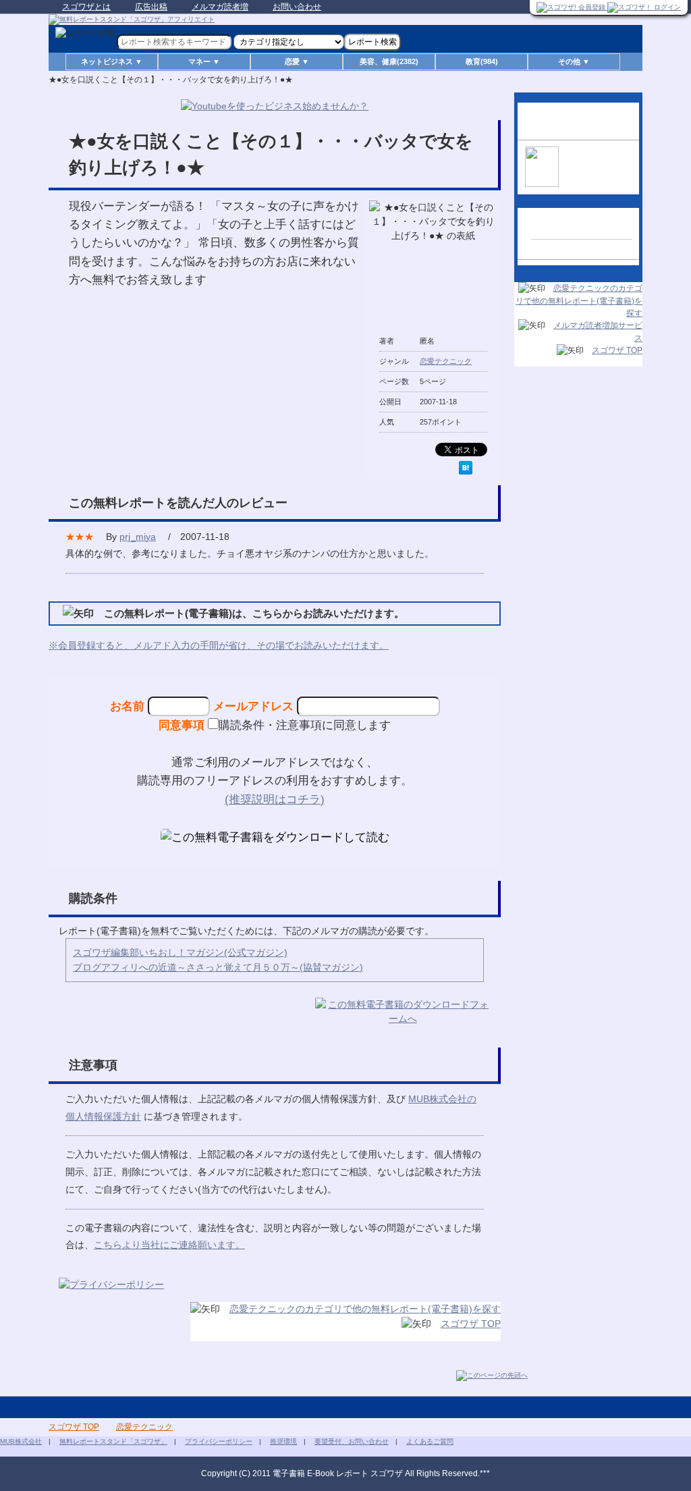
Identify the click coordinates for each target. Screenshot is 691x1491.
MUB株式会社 (21, 1441)
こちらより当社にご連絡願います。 (169, 1244)
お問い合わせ (297, 6)
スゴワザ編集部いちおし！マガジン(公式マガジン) (180, 952)
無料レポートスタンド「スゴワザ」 (113, 1441)
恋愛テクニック (446, 361)
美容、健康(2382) (389, 61)
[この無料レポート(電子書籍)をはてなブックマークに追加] (465, 467)
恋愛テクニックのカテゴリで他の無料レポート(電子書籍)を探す (365, 1308)
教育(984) (482, 61)
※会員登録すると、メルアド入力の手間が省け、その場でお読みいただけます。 (219, 645)
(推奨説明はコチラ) (275, 799)
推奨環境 (283, 1441)
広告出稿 (151, 6)
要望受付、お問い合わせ (351, 1441)
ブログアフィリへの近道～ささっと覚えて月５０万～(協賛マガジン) (218, 967)
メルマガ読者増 (220, 6)
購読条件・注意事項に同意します (305, 725)
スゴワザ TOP (471, 1323)
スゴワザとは (86, 6)
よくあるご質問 (429, 1441)
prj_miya (137, 536)
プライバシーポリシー (218, 1441)
